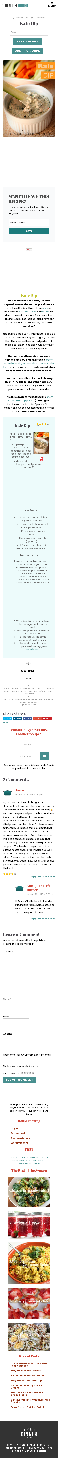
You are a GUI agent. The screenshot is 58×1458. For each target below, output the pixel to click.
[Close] (55, 706)
